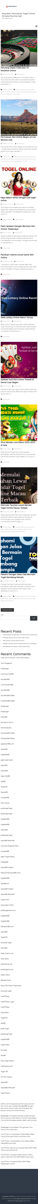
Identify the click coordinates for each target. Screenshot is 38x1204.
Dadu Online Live (7, 953)
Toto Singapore (6, 663)
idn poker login (6, 943)
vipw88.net (5, 883)
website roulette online (12, 94)
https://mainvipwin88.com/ (11, 873)
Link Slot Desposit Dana (9, 846)
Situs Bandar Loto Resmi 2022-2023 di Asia (16, 646)
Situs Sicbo (5, 959)
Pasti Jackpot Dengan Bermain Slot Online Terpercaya (20, 634)
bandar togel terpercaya (23, 527)
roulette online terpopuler (19, 92)
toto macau (5, 803)
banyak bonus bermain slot (22, 156)
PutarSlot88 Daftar (8, 701)
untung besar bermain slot (18, 161)
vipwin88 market (7, 867)
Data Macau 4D (6, 964)
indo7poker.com (7, 1066)
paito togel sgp (17, 529)
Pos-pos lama (7, 610)
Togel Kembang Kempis (27, 598)
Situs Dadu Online (27, 1134)
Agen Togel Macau (8, 857)
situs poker (5, 1012)
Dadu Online (5, 975)
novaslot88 (5, 798)
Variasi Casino (7, 89)
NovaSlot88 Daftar (8, 695)
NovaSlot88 (5, 679)
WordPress (27, 1201)
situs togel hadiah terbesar (16, 531)
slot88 (3, 781)
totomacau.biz (6, 728)
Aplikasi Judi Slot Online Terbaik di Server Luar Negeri (20, 643)
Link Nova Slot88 (7, 674)
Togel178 (4, 787)
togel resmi (5, 900)
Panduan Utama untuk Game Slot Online (16, 637)
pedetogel (4, 1116)
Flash (32, 1198)
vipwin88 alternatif (7, 841)
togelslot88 (5, 755)
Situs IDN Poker (31, 1148)
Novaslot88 (22, 1106)
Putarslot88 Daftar (8, 733)
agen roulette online (22, 89)
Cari (2, 615)
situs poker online (7, 905)
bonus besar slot (19, 159)
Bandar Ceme (6, 980)
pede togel (5, 1029)
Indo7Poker (5, 996)
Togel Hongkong (14, 598)
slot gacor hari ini (7, 722)
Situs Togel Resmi (7, 1061)
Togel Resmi (5, 1093)
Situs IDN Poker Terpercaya (11, 986)
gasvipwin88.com (7, 744)
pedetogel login (6, 808)
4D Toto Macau (6, 1077)
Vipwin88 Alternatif (8, 1088)
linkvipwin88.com (7, 926)
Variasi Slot (6, 156)
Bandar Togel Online (21, 596)
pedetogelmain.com (8, 910)
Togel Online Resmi (7, 601)
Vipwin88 (4, 771)
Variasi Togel (7, 219)
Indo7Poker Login (7, 1002)
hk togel (4, 1050)
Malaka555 (4, 862)
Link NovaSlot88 (7, 685)
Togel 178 (4, 1072)
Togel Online (19, 219)
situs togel (6, 336)
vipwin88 (4, 749)
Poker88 (4, 717)
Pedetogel (5, 669)
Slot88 (3, 1055)
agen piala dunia (7, 760)
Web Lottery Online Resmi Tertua (17, 317)
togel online (5, 1045)
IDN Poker (21, 1157)
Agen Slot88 (5, 776)
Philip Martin (21, 74)
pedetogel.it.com (7, 969)
